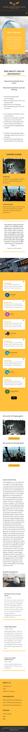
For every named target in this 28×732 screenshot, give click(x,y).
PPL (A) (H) (12, 705)
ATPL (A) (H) (12, 700)
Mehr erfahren (14, 438)
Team (4, 689)
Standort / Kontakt (8, 691)
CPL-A (6, 181)
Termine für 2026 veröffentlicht (9, 659)
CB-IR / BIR (12, 702)
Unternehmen (7, 686)
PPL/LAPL (5, 183)
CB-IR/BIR (13, 181)
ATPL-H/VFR (9, 210)
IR (8, 181)
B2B (4, 719)
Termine (7, 714)
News (4, 716)
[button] (2, 729)
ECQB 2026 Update (10, 627)
